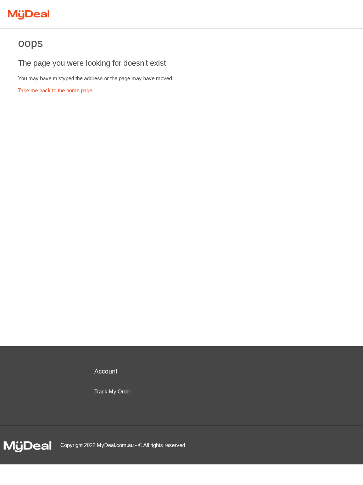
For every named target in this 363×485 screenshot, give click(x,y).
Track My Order (112, 391)
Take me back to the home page (55, 90)
